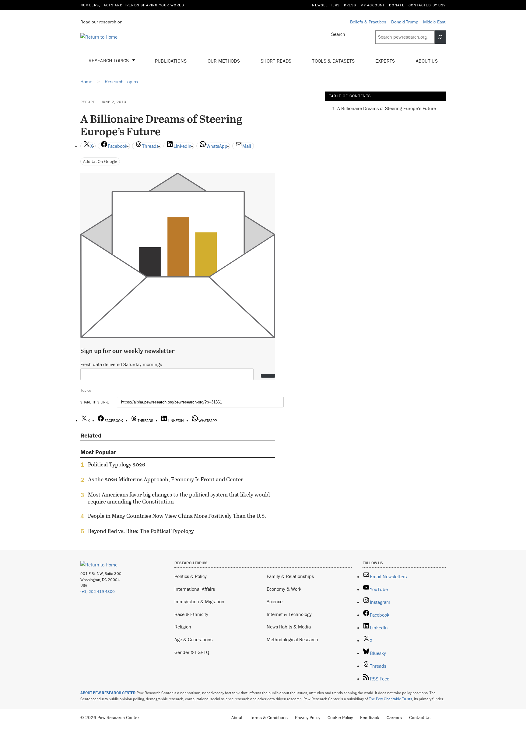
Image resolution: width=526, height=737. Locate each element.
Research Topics (109, 60)
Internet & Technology (289, 614)
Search (338, 34)
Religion (182, 627)
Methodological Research (292, 639)
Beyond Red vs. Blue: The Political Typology (141, 531)
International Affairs (194, 589)
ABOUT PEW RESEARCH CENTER (108, 692)
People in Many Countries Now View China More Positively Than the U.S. (177, 516)
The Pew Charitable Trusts (390, 698)
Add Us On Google (100, 161)
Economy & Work (284, 589)
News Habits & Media (289, 627)
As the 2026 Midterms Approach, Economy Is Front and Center (165, 479)
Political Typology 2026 (116, 464)
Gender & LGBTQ (191, 652)
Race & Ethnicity (191, 614)
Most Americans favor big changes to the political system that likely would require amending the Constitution (179, 498)
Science (274, 601)
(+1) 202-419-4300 (97, 591)
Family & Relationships (290, 576)
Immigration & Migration (199, 601)
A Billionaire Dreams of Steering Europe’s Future (386, 108)
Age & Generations (193, 639)
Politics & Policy (190, 576)
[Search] (440, 37)
